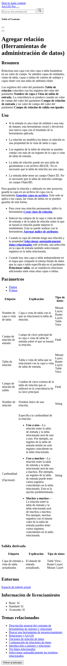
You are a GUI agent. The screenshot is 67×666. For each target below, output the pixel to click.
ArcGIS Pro (8, 6)
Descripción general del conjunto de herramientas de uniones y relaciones (30, 627)
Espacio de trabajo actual (16, 587)
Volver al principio (12, 662)
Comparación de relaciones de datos (30, 642)
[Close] (2, 27)
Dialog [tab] (13, 287)
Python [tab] (13, 290)
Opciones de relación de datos (26, 639)
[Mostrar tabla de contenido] (2, 30)
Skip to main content (13, 3)
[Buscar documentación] (40, 11)
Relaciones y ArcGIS (21, 635)
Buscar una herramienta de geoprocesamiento (35, 632)
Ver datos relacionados (22, 649)
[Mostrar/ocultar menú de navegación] (17, 7)
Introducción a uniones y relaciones (29, 645)
